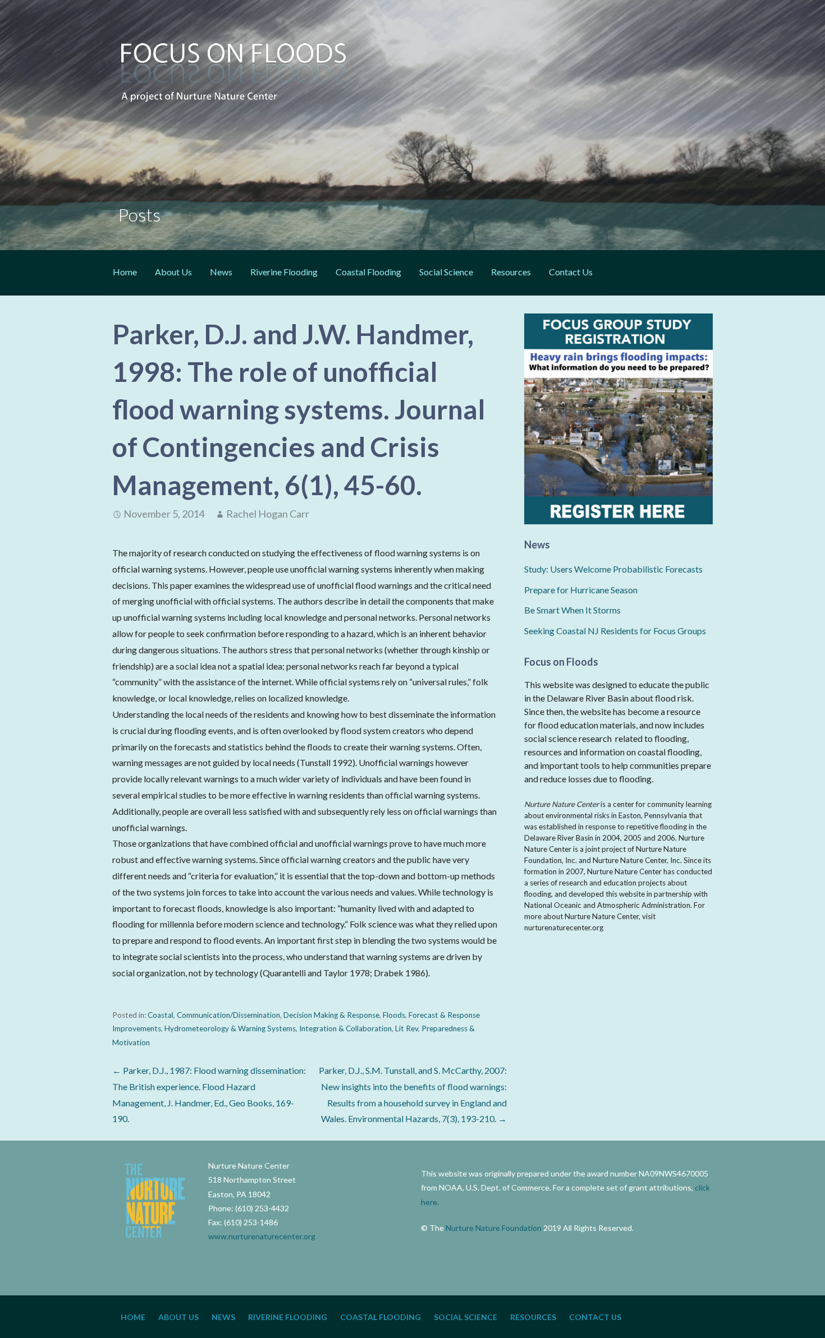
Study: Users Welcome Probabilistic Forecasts (613, 569)
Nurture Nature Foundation (494, 1228)
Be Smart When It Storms (572, 610)
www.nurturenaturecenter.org (261, 1236)
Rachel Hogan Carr (267, 513)
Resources (511, 271)
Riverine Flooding (284, 271)
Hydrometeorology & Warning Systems (230, 1028)
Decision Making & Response (331, 1015)
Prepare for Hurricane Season (581, 589)
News (221, 271)
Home (125, 271)
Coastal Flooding (368, 271)
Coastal (160, 1015)
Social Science (446, 271)
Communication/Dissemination (228, 1015)
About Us (173, 271)
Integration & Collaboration (345, 1028)
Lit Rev (406, 1028)
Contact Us (571, 271)
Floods (394, 1015)
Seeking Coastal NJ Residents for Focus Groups (615, 630)
